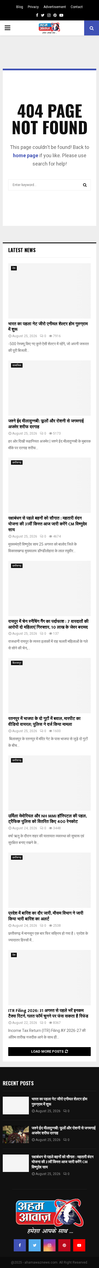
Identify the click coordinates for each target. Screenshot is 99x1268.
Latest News (21, 250)
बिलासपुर (16, 662)
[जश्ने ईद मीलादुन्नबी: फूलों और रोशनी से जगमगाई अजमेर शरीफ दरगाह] (49, 388)
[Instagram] (49, 1245)
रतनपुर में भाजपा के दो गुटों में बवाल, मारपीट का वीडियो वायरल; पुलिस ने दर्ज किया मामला (44, 721)
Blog (19, 7)
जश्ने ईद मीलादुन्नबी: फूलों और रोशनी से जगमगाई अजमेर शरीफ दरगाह (46, 424)
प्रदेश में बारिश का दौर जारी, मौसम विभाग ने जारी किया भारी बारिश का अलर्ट (45, 916)
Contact (77, 7)
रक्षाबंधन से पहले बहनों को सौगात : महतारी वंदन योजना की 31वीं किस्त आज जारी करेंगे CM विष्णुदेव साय (47, 524)
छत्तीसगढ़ (16, 462)
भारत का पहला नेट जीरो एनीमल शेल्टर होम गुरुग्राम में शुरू (48, 327)
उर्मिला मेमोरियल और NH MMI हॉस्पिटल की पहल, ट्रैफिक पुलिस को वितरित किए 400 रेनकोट (47, 819)
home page (25, 155)
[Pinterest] (64, 1245)
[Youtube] (79, 1245)
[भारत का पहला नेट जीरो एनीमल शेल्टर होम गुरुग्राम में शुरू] (49, 291)
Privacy (33, 7)
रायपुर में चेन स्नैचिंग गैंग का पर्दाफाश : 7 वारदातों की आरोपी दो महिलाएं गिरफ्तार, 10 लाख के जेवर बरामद (48, 624)
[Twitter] (35, 1245)
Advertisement (54, 7)
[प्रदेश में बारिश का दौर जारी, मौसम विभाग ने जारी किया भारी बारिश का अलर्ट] (49, 880)
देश (13, 268)
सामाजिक (16, 365)
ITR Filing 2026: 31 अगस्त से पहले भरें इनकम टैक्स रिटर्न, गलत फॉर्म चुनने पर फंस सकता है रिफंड (48, 1013)
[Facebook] (20, 1245)
